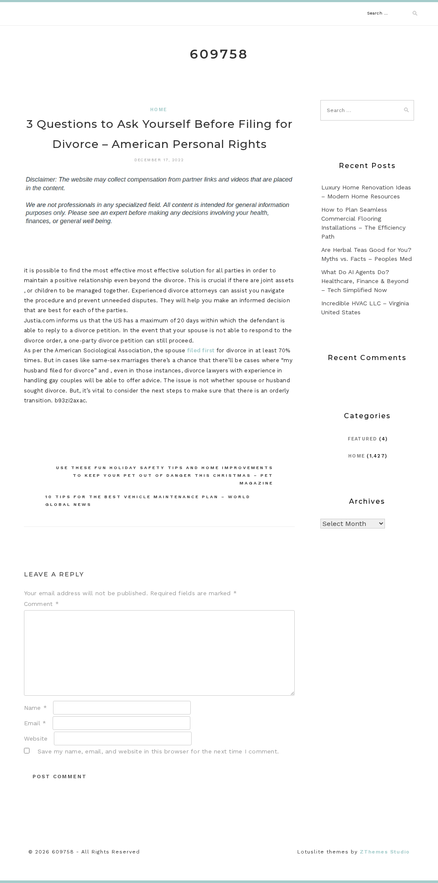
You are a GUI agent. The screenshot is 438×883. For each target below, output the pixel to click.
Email (35, 723)
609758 (219, 54)
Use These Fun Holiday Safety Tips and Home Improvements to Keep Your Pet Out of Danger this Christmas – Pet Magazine (164, 475)
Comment (41, 603)
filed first (201, 350)
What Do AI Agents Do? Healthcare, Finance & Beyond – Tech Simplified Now (364, 281)
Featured (362, 439)
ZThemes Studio (385, 852)
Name (35, 707)
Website (36, 738)
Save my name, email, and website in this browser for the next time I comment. (158, 751)
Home (158, 109)
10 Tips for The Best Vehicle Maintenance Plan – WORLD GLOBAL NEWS (148, 500)
